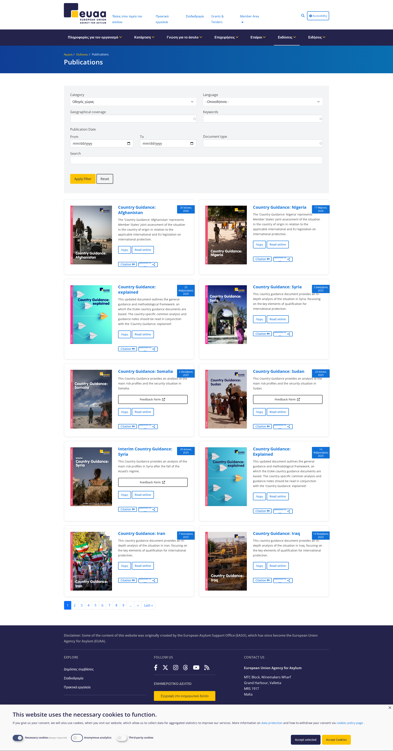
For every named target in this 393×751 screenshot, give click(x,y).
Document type (215, 136)
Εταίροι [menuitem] (257, 37)
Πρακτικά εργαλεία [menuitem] (162, 19)
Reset (105, 179)
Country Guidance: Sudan (278, 371)
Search (75, 153)
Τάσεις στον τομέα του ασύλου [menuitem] (127, 19)
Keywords (210, 112)
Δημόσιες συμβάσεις (79, 669)
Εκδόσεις (82, 54)
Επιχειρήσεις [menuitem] (225, 37)
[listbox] (133, 102)
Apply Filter (82, 179)
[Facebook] (156, 668)
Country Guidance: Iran (141, 533)
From (74, 136)
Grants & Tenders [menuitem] (217, 19)
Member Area (249, 16)
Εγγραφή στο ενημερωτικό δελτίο (185, 696)
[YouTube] (196, 668)
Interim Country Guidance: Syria (145, 451)
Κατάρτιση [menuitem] (143, 37)
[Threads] (185, 668)
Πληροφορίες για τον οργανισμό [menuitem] (93, 37)
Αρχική (68, 54)
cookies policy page (350, 723)
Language (210, 94)
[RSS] (206, 668)
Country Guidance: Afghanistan (137, 209)
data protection (271, 723)
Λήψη (124, 250)
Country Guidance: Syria (277, 287)
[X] (165, 668)
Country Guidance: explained (137, 289)
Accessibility (319, 16)
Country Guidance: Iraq (276, 533)
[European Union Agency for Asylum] (86, 13)
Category (77, 94)
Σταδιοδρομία (73, 678)
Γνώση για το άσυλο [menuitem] (183, 37)
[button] (303, 15)
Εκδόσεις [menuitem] (285, 37)
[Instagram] (175, 668)
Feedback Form (150, 399)
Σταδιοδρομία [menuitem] (195, 16)
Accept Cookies (336, 740)
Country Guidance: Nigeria (279, 207)
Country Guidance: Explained (272, 451)
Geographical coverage (88, 112)
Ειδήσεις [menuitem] (315, 37)
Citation (126, 264)
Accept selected (305, 740)
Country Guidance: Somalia (145, 371)
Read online (143, 250)
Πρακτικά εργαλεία (77, 687)
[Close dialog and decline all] (390, 707)
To (142, 136)
